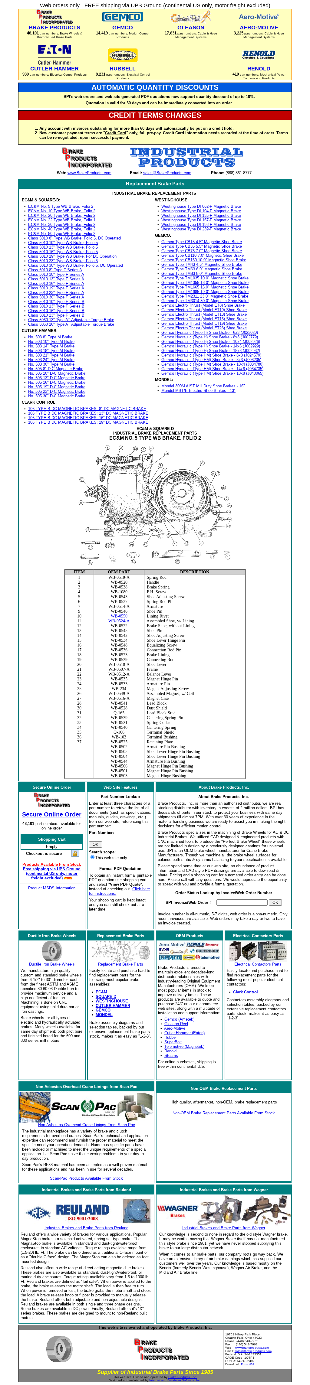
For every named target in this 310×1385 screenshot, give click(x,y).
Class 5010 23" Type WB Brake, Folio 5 (63, 261)
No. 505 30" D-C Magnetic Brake (56, 396)
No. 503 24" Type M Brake (51, 359)
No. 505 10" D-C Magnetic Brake (56, 373)
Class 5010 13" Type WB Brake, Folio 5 (63, 247)
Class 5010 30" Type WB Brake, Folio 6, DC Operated (75, 265)
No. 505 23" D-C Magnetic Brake (56, 391)
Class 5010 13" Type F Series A (56, 279)
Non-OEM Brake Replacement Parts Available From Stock (224, 1113)
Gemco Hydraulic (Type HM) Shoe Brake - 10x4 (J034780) (212, 364)
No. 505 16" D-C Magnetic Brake (56, 382)
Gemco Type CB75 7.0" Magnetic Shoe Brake (201, 251)
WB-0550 (119, 616)
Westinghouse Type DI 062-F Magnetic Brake (201, 206)
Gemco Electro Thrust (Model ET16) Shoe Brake (204, 319)
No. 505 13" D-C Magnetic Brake (56, 378)
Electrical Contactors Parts (258, 964)
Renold (170, 1051)
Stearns (171, 1055)
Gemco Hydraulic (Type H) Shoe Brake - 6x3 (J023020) (209, 332)
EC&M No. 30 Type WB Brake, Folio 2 (61, 224)
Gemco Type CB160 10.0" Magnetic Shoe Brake (203, 260)
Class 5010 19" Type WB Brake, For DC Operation (72, 256)
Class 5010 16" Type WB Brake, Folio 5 (63, 251)
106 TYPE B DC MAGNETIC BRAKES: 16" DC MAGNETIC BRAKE (88, 418)
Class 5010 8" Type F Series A (55, 270)
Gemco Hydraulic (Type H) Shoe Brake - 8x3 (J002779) (209, 337)
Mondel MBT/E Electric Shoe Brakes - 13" (198, 390)
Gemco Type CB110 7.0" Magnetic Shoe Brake (202, 255)
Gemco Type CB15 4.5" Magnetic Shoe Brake (201, 242)
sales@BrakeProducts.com (167, 173)
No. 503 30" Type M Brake (51, 364)
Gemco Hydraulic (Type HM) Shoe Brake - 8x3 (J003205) (211, 359)
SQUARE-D (106, 996)
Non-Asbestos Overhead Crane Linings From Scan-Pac (86, 1125)
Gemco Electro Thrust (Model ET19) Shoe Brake (204, 323)
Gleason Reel (176, 1024)
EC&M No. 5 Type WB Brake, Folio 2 (60, 206)
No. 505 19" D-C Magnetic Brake (56, 387)
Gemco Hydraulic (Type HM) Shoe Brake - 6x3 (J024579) (211, 355)
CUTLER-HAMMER (113, 1005)
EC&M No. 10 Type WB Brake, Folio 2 (61, 211)
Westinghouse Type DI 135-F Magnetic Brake (201, 215)
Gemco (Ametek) (179, 1019)
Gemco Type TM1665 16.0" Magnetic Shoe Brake (205, 287)
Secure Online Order (51, 814)
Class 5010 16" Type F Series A (56, 283)
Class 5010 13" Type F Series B (56, 306)
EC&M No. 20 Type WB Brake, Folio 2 (61, 215)
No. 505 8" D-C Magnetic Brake (55, 369)
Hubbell (170, 1037)
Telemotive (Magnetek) (184, 1046)
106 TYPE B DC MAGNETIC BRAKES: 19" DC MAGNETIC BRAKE (88, 422)
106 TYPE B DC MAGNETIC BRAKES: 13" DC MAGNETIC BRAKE (88, 413)
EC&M (101, 992)
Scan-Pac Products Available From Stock (86, 1178)
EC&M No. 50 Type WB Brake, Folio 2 (61, 233)
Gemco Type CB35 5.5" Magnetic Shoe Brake (201, 246)
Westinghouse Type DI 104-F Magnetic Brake (201, 211)
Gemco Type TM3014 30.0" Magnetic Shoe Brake (205, 300)
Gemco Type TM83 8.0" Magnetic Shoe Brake (201, 273)
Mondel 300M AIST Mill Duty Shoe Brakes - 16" (203, 386)
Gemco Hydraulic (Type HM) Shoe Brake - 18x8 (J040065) (212, 373)
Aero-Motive (174, 1028)
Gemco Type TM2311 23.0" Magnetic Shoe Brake (204, 296)
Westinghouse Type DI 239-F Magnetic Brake (201, 229)
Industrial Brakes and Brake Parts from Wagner (223, 1228)
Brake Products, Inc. (182, 1377)
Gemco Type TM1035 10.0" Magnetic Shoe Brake (205, 278)
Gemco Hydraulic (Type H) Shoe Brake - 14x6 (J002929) (210, 346)
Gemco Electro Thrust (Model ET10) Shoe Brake (204, 310)
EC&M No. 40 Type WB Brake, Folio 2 (61, 229)
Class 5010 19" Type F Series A (56, 288)
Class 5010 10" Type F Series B (56, 301)
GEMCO (103, 1010)
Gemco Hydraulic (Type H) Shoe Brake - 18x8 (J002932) (210, 350)
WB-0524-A (119, 621)
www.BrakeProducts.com (89, 173)
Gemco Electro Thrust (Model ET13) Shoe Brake (204, 314)
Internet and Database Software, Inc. (175, 1380)
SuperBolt (173, 1042)
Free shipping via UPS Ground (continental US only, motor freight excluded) (52, 873)
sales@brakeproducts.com (253, 1351)
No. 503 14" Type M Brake (51, 346)
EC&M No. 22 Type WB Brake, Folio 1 (61, 220)
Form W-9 (247, 1364)
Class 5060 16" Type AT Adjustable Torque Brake (71, 324)
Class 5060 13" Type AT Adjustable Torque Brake (71, 320)
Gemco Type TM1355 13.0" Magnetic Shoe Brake (205, 282)
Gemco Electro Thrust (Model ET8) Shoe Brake (203, 305)
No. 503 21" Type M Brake (51, 355)
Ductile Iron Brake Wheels (52, 964)
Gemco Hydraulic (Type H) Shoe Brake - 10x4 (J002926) (210, 341)
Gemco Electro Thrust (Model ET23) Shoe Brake (204, 328)
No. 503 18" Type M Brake (51, 350)
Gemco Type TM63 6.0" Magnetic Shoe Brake (201, 269)
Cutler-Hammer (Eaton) (184, 1033)
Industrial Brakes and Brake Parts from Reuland (86, 1228)
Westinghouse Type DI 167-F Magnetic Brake (201, 220)
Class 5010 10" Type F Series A (56, 274)
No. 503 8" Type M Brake (50, 337)
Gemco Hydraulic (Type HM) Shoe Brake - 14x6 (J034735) (212, 369)
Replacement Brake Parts (120, 964)
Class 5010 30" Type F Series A (56, 297)
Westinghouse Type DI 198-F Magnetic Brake (201, 224)
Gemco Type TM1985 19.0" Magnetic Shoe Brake (205, 291)
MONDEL (104, 1014)
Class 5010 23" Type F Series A (56, 292)
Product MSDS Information (51, 888)
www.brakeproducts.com (252, 1347)
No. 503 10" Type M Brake (51, 341)
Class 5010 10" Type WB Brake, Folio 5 (63, 242)
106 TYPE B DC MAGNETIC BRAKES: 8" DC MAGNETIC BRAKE (87, 408)
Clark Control (245, 992)
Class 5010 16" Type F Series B (56, 310)
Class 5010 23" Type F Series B (56, 315)
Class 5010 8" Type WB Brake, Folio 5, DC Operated (74, 238)
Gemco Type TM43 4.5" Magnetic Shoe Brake (201, 264)
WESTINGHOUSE (112, 1001)
